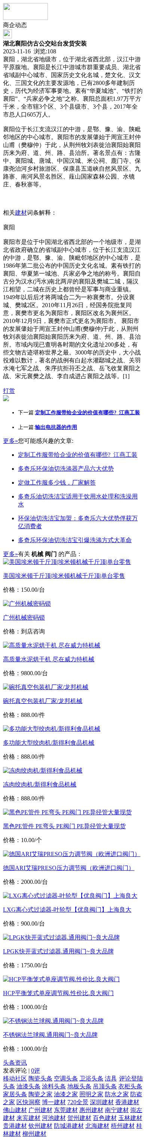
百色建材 (105, 1118)
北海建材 (97, 1126)
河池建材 (54, 1118)
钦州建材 (40, 1126)
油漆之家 (66, 1094)
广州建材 (40, 1110)
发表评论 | (21, 1070)
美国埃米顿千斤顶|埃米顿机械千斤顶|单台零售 (64, 576)
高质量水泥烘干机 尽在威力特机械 (48, 659)
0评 (35, 1070)
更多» (10, 441)
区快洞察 (28, 1102)
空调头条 (66, 1078)
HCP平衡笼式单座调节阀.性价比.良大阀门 (58, 993)
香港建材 (127, 1102)
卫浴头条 (91, 1078)
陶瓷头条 (40, 1078)
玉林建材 (130, 1118)
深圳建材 (102, 1102)
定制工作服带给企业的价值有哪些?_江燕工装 (77, 455)
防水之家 (117, 1094)
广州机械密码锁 (24, 617)
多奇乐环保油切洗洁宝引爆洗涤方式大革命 (75, 540)
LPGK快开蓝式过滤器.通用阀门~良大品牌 (58, 951)
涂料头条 (54, 1086)
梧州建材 (123, 1126)
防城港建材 (69, 1126)
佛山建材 (15, 1110)
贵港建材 (15, 1126)
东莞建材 (66, 1110)
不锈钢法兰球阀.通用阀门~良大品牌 (50, 1035)
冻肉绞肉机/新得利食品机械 (39, 784)
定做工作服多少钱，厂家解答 (57, 482)
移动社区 (15, 1078)
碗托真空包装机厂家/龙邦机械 (42, 701)
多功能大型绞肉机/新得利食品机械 (48, 742)
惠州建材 (91, 1110)
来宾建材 (28, 1118)
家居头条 (15, 1094)
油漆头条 (28, 1086)
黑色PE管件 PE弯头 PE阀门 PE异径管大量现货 (64, 826)
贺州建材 (79, 1118)
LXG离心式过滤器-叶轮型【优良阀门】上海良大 (67, 909)
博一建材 (54, 1102)
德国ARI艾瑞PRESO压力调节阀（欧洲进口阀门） (68, 868)
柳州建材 (34, 1133)
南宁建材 (117, 1110)
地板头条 (79, 1086)
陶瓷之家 (40, 1094)
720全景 (77, 1102)
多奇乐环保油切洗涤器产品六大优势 (66, 468)
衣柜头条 (130, 1086)
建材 (21, 212)
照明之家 (91, 1094)
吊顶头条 (105, 1086)
